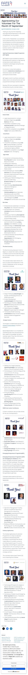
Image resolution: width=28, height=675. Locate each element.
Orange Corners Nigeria (9, 325)
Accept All (13, 668)
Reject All (13, 666)
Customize (13, 663)
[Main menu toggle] (25, 3)
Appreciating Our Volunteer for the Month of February (6, 639)
